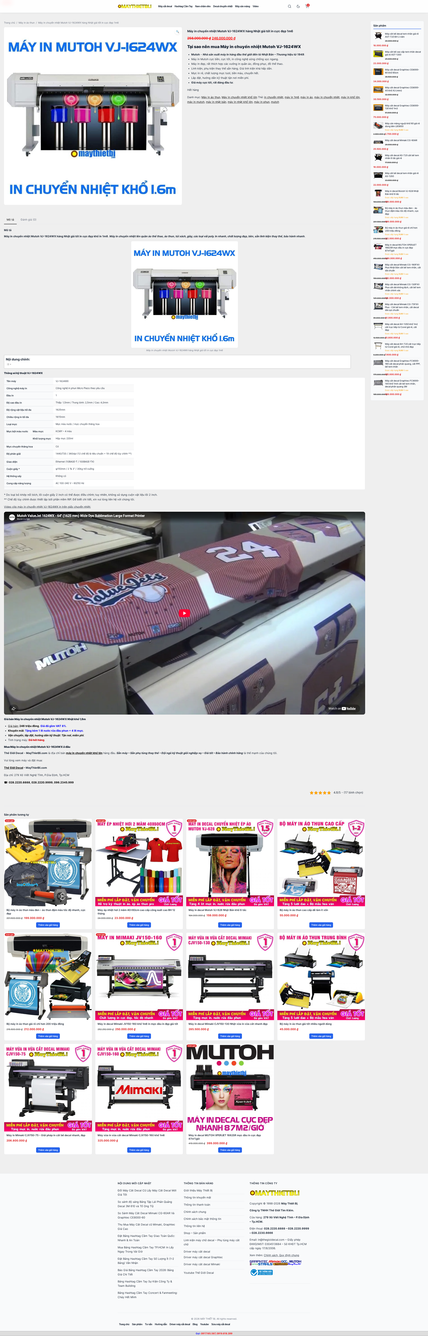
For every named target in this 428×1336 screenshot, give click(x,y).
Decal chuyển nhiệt (222, 6)
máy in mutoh (195, 102)
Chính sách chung (195, 1211)
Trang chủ (9, 22)
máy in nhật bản (216, 102)
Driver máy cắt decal (197, 1251)
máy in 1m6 (292, 97)
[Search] (289, 6)
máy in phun (262, 102)
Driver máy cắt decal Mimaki (202, 1264)
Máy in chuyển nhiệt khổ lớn (239, 97)
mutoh (275, 102)
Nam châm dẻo (202, 6)
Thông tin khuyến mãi (197, 1197)
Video (255, 6)
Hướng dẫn (161, 1324)
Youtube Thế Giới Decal (199, 1272)
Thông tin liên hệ (194, 1226)
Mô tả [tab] (10, 219)
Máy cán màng (242, 6)
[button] (178, 32)
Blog (195, 1324)
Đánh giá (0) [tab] (28, 219)
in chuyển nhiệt (273, 97)
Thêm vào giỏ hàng (48, 925)
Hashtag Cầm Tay (183, 6)
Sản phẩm (137, 1324)
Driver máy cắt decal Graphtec (203, 1257)
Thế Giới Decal (13, 767)
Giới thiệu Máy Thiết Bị (198, 1190)
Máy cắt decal (165, 6)
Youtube (204, 1324)
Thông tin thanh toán (197, 1204)
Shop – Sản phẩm (195, 1233)
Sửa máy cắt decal (220, 1324)
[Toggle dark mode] (298, 6)
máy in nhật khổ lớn (240, 102)
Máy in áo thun (27, 22)
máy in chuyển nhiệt (327, 97)
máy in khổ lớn (350, 97)
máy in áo (306, 97)
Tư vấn (148, 1324)
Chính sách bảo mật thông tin (202, 1218)
